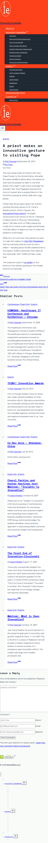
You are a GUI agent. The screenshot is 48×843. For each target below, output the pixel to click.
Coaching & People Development (20, 39)
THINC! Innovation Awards (25, 383)
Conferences (13, 304)
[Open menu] (2, 128)
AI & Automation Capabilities (18, 52)
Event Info (25, 304)
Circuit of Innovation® (16, 42)
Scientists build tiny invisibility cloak (15, 277)
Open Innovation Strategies (18, 46)
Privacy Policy (13, 100)
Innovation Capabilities (13, 783)
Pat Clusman (11, 161)
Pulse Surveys (13, 90)
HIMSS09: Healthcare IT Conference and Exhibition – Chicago (24, 313)
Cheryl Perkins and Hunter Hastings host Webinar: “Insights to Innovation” (23, 485)
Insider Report (13, 79)
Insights (7, 811)
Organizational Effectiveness (18, 62)
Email (38, 726)
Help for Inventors (15, 59)
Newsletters (13, 83)
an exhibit (28, 262)
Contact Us (9, 837)
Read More (14, 366)
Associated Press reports (14, 214)
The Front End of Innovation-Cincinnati (23, 554)
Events (11, 86)
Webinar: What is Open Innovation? (23, 617)
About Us (10, 29)
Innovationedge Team (15, 93)
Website (39, 732)
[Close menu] (0, 774)
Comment (5, 715)
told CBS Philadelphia (33, 241)
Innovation (12, 36)
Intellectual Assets (15, 56)
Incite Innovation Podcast (17, 73)
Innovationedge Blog (15, 70)
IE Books (11, 76)
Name (38, 720)
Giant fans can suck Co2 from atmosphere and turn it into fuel (24, 287)
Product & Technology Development (20, 49)
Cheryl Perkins (16, 496)
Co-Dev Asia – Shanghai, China (24, 444)
